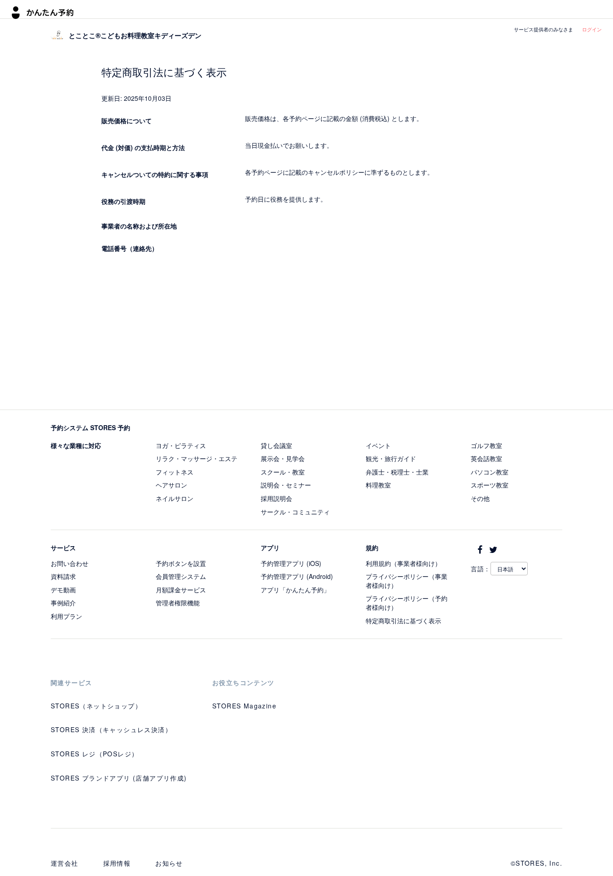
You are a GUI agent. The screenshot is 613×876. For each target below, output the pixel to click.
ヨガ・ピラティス (181, 445)
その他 (480, 498)
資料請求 (63, 576)
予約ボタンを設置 (181, 563)
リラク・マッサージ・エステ (196, 458)
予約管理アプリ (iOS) (291, 563)
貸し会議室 (276, 445)
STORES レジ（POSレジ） (94, 753)
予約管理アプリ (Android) (297, 576)
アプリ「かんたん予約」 (295, 589)
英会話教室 (486, 458)
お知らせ (169, 863)
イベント (378, 445)
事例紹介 (63, 602)
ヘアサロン (171, 484)
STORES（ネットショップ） (96, 705)
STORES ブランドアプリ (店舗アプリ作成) (119, 777)
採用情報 (117, 863)
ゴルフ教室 (486, 445)
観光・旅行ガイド (391, 458)
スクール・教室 (283, 471)
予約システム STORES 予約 (90, 427)
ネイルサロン (174, 498)
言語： (480, 568)
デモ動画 (63, 589)
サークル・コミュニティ (295, 511)
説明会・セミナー (286, 484)
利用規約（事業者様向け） (403, 563)
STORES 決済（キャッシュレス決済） (111, 729)
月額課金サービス (181, 589)
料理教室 (378, 484)
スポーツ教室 (489, 484)
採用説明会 (276, 498)
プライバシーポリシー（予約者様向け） (406, 603)
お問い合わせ (69, 563)
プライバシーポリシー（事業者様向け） (406, 581)
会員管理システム (181, 576)
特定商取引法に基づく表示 (403, 620)
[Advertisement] (307, 333)
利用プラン (66, 616)
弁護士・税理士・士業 (397, 471)
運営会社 (65, 863)
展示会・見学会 (283, 458)
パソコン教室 (489, 471)
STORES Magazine (244, 705)
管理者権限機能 (178, 602)
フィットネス (174, 471)
